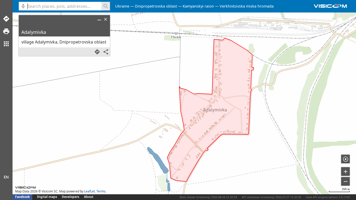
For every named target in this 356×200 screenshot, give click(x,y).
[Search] (105, 6)
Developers (70, 197)
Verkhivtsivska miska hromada (247, 6)
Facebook (22, 197)
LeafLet (89, 191)
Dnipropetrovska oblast (156, 6)
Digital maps (47, 197)
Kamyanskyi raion (198, 6)
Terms (101, 191)
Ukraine (122, 6)
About (88, 197)
